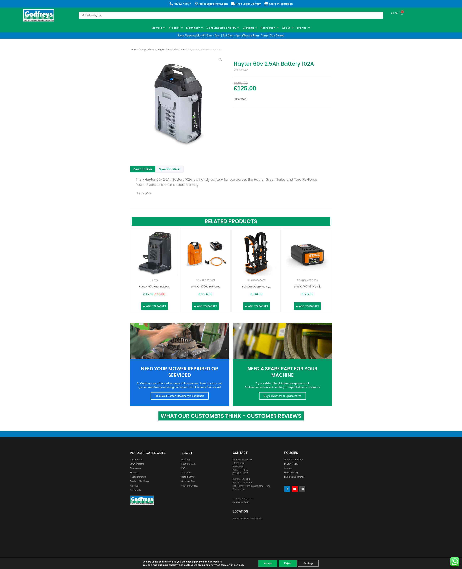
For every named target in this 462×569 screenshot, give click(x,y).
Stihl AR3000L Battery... (205, 286)
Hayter (161, 49)
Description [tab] (142, 169)
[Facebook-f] (287, 489)
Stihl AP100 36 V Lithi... (307, 286)
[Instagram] (302, 489)
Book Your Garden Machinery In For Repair (179, 395)
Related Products (231, 221)
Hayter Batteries (176, 49)
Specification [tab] (169, 169)
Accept (268, 563)
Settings (308, 563)
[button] (159, 27)
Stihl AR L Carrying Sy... (256, 286)
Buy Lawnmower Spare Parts (282, 396)
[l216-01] (178, 102)
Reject (287, 563)
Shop (143, 49)
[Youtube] (295, 489)
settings (238, 565)
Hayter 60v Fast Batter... (155, 286)
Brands (152, 49)
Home (134, 49)
